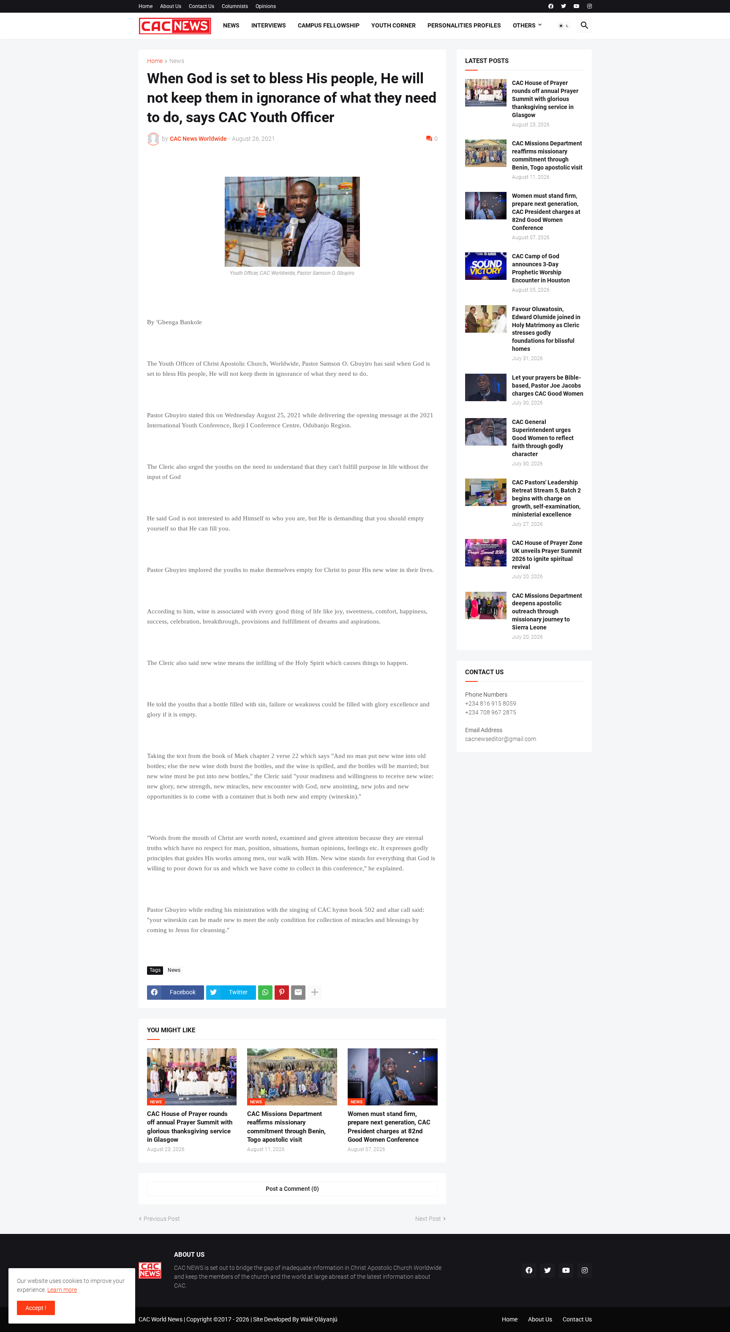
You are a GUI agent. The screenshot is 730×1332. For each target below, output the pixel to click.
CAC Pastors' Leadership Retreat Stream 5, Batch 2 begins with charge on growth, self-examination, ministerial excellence (546, 498)
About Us (170, 6)
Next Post (428, 1218)
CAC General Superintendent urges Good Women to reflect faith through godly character (543, 437)
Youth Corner (393, 25)
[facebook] (550, 6)
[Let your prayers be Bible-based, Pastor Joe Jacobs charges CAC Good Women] (486, 387)
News (231, 25)
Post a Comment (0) (292, 1188)
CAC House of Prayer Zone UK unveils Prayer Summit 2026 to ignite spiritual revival (547, 554)
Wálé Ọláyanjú (319, 1319)
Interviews (268, 25)
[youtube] (577, 6)
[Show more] (315, 992)
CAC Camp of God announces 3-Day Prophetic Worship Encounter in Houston (541, 268)
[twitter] (563, 6)
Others (524, 25)
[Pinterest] (282, 992)
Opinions (266, 6)
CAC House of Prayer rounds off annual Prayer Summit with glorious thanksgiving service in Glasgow (189, 1126)
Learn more (62, 1289)
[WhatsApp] (265, 992)
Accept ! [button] (35, 1308)
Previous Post (162, 1218)
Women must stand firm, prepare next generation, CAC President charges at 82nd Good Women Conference (389, 1126)
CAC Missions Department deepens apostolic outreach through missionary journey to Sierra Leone (547, 611)
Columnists (235, 6)
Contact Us (201, 6)
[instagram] (589, 6)
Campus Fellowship (329, 25)
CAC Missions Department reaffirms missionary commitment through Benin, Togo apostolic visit (286, 1126)
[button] (564, 26)
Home (146, 6)
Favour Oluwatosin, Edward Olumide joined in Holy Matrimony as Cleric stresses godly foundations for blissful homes (546, 329)
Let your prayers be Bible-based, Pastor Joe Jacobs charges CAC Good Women (547, 385)
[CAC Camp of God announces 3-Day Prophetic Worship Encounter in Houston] (486, 266)
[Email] (298, 992)
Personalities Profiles (464, 25)
